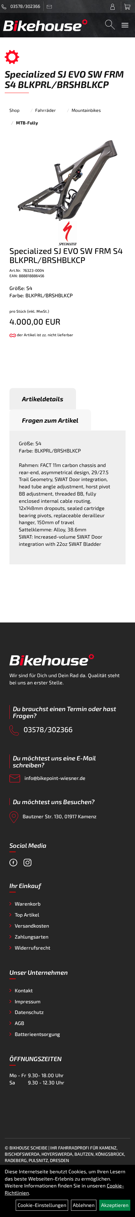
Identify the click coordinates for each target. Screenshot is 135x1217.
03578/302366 (24, 6)
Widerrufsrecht (32, 948)
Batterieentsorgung (37, 1034)
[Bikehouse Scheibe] (45, 25)
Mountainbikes (86, 110)
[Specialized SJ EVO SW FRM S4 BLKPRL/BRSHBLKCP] (67, 180)
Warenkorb (27, 904)
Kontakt (24, 990)
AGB (19, 1023)
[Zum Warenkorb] (128, 6)
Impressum (27, 1001)
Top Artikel (27, 915)
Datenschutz (29, 1012)
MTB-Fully (27, 122)
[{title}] (114, 6)
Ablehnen (83, 1205)
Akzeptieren (114, 1205)
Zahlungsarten (31, 937)
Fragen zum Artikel (50, 420)
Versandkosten (32, 926)
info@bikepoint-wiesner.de (54, 778)
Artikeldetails (42, 399)
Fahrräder (45, 110)
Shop (14, 110)
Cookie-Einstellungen (42, 1205)
